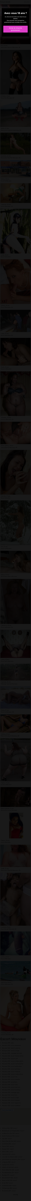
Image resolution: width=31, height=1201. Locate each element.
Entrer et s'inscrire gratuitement (15, 29)
